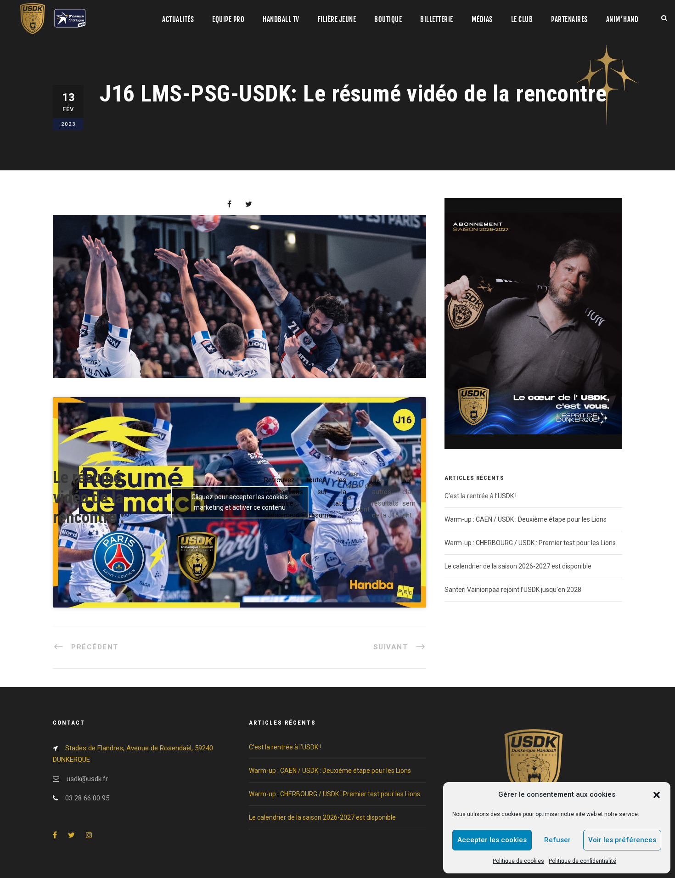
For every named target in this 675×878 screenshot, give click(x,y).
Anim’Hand (622, 19)
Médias (482, 19)
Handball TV (281, 19)
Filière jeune (337, 19)
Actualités (178, 19)
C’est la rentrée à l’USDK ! (480, 496)
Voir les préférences (622, 840)
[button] (656, 794)
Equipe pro (228, 19)
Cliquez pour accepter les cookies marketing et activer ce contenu (239, 502)
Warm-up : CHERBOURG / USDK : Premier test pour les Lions (530, 542)
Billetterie (436, 19)
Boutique (388, 19)
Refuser (557, 840)
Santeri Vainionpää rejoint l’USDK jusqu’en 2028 (512, 589)
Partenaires (569, 19)
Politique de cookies (518, 861)
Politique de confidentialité (582, 861)
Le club (522, 19)
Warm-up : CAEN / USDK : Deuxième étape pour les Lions (525, 519)
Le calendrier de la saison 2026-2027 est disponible (517, 566)
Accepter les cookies (492, 840)
